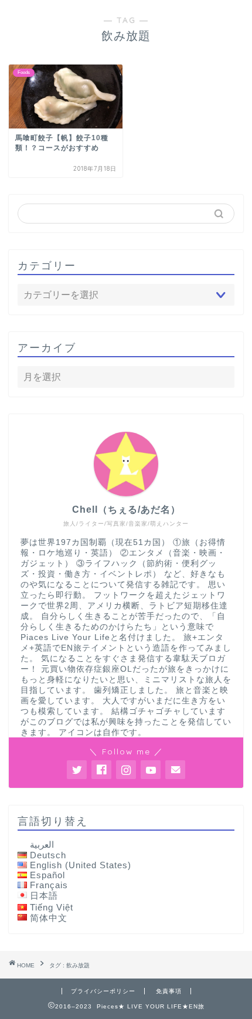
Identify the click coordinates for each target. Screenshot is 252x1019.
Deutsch (48, 855)
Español (47, 875)
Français (49, 885)
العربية (42, 844)
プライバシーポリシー (103, 991)
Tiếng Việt (51, 907)
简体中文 (48, 918)
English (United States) (80, 865)
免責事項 (169, 991)
